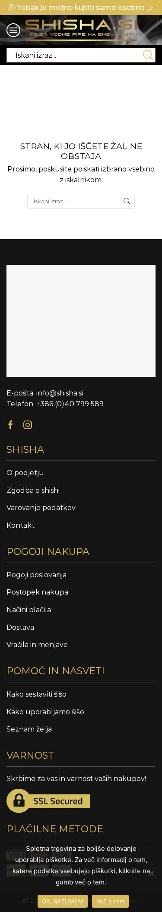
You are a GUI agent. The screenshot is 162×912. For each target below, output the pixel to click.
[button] (11, 7)
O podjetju (25, 473)
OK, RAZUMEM (62, 901)
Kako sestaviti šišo (36, 694)
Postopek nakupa (37, 592)
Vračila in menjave (37, 645)
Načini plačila (28, 610)
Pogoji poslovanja (36, 575)
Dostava (20, 627)
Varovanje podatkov (41, 508)
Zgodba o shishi (33, 490)
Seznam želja (29, 729)
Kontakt (20, 525)
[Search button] (148, 55)
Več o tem (110, 901)
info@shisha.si (59, 393)
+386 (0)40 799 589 (70, 404)
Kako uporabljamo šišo (45, 712)
